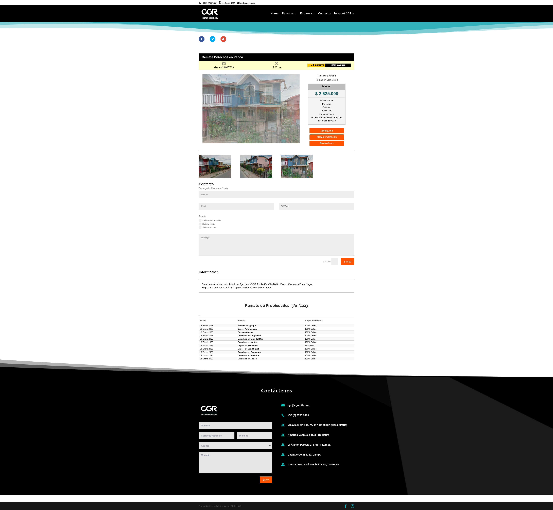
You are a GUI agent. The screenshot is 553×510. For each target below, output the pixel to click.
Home (274, 14)
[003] (297, 177)
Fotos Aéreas (327, 143)
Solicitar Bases (209, 227)
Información (327, 131)
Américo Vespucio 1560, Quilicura (308, 435)
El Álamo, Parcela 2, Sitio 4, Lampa (309, 444)
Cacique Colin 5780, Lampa (304, 454)
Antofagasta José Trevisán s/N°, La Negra (313, 464)
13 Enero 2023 (206, 325)
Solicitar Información (211, 220)
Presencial (309, 345)
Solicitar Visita (208, 224)
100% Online (311, 325)
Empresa (306, 14)
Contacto (324, 14)
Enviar (348, 261)
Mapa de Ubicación (327, 137)
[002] (256, 177)
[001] (215, 177)
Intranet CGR (342, 14)
